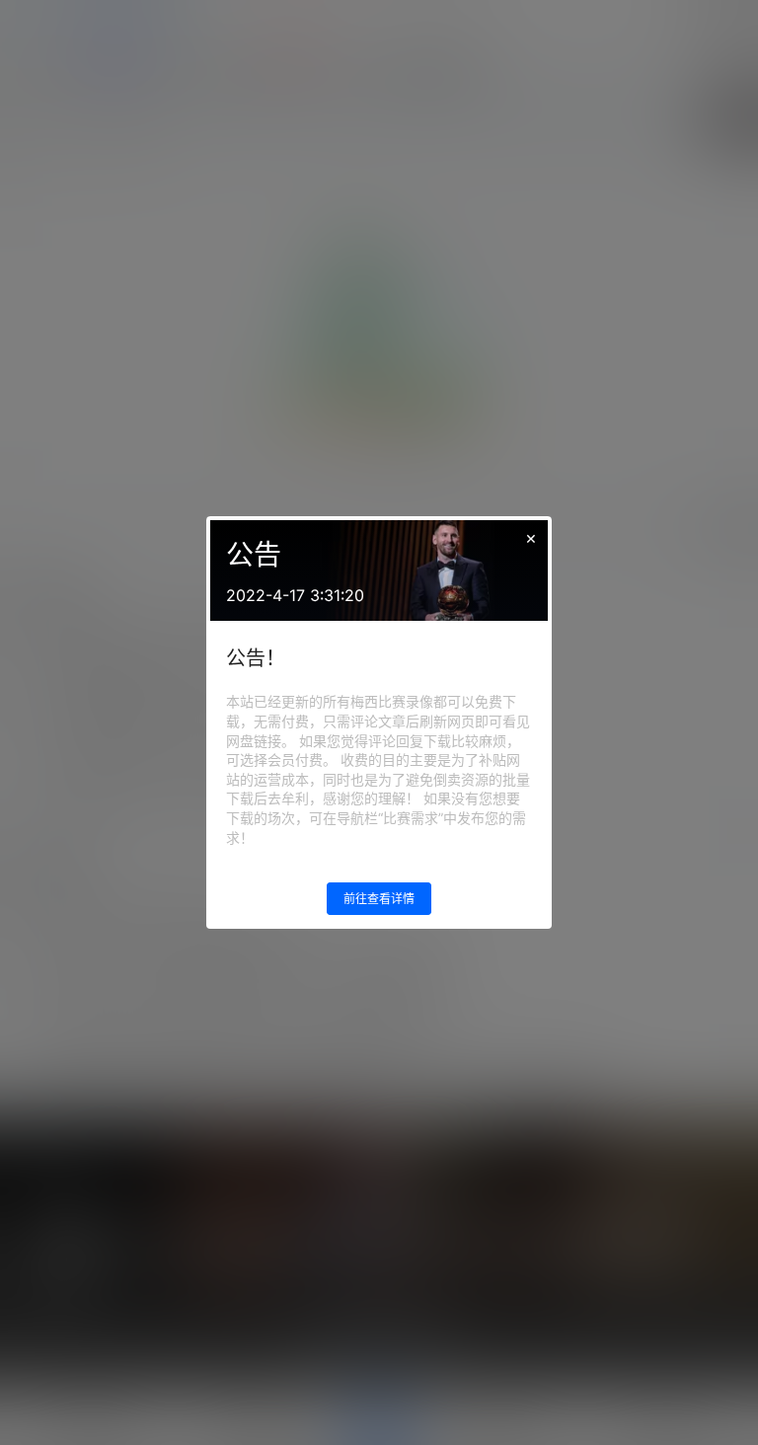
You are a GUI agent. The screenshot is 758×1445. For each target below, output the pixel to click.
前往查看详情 (379, 898)
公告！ (255, 658)
